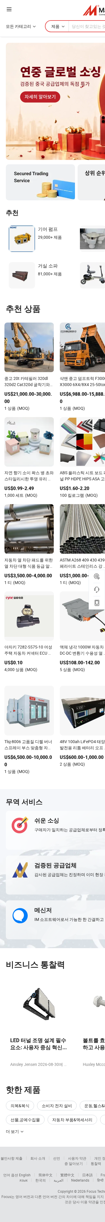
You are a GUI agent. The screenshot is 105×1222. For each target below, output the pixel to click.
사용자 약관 (77, 1158)
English (25, 1174)
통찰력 (96, 1163)
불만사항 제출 (11, 1158)
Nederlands (80, 1180)
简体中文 (45, 1174)
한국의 (40, 1180)
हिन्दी (100, 1180)
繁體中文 (67, 1174)
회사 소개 (37, 1158)
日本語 (87, 1174)
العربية (58, 1180)
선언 (56, 1158)
